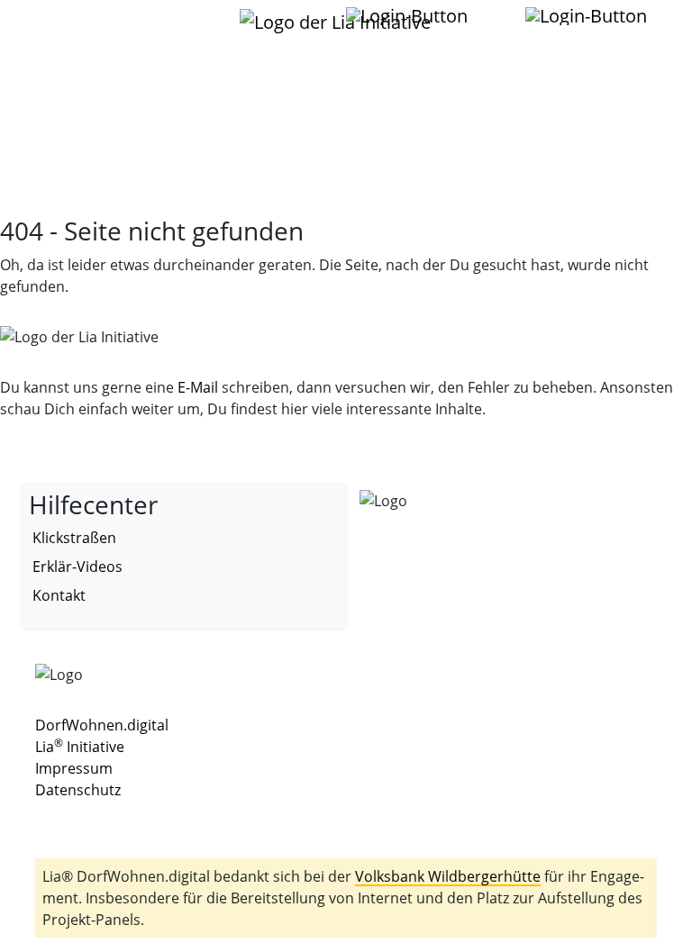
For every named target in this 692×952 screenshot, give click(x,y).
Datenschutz (78, 790)
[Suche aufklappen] (587, 16)
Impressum (74, 768)
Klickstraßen (74, 538)
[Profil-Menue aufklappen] (408, 16)
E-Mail (198, 387)
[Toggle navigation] (57, 26)
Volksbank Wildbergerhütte (448, 876)
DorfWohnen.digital (101, 725)
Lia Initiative (79, 747)
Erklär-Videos (77, 566)
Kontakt (59, 595)
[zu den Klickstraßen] (490, 15)
